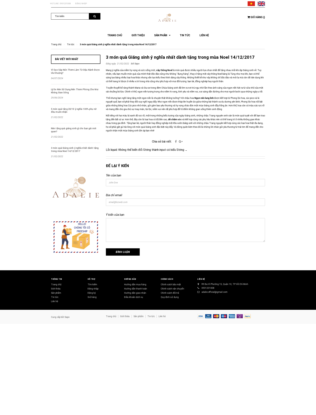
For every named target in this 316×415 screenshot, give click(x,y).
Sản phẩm (56, 293)
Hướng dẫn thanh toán (135, 288)
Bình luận (123, 252)
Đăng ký (92, 293)
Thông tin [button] (56, 279)
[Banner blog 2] (75, 237)
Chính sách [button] (167, 279)
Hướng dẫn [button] (130, 279)
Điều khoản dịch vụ (133, 297)
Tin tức (54, 297)
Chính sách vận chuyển (172, 288)
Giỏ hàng (92, 297)
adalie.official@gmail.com (214, 292)
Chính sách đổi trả (170, 293)
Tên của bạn (113, 175)
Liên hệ (54, 301)
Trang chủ (56, 284)
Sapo (67, 317)
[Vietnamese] (251, 3)
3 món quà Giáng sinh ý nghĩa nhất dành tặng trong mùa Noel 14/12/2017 (180, 57)
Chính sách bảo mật (171, 284)
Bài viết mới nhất (66, 59)
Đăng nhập (81, 3)
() (258, 17)
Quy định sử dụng (170, 297)
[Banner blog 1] (75, 190)
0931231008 (65, 3)
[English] (261, 3)
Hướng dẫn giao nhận (135, 293)
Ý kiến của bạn (115, 214)
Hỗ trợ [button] (91, 279)
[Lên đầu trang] (309, 407)
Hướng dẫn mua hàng (135, 284)
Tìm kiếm (92, 284)
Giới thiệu (56, 288)
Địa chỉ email (114, 195)
